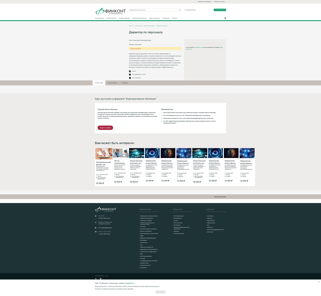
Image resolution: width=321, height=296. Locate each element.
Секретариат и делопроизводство (149, 249)
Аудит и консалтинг (154, 18)
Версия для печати (220, 196)
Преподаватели (178, 218)
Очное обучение (99, 18)
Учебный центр (138, 25)
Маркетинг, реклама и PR (146, 247)
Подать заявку (105, 128)
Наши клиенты (211, 220)
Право (141, 235)
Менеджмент (143, 240)
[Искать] (179, 10)
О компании (166, 18)
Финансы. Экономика (145, 231)
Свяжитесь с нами (199, 47)
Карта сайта (210, 232)
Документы (210, 227)
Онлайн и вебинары (124, 18)
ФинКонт (131, 25)
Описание (99, 83)
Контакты (174, 18)
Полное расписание (179, 233)
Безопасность (143, 242)
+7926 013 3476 (104, 224)
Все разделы (143, 267)
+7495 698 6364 (104, 218)
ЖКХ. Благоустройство (146, 256)
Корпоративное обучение (139, 18)
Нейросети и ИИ (144, 263)
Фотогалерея (177, 225)
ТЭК (141, 245)
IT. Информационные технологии (148, 260)
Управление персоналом (162, 25)
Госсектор (142, 226)
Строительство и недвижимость (148, 251)
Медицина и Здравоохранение (148, 238)
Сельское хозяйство (145, 265)
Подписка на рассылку (219, 1)
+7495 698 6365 (104, 234)
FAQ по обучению (178, 222)
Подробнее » (130, 283)
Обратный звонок (220, 9)
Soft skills (142, 258)
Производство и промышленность (149, 216)
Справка (125, 83)
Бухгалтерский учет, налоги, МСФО (149, 233)
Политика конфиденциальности (215, 229)
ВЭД (141, 254)
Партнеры (176, 231)
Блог (208, 225)
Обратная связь (211, 222)
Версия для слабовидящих (204, 1)
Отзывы (176, 220)
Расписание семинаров (149, 25)
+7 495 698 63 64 (189, 10)
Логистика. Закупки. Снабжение (148, 229)
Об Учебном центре (179, 216)
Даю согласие (160, 292)
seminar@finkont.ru (107, 227)
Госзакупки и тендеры (146, 220)
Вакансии (209, 218)
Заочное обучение (111, 18)
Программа (112, 83)
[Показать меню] (225, 18)
